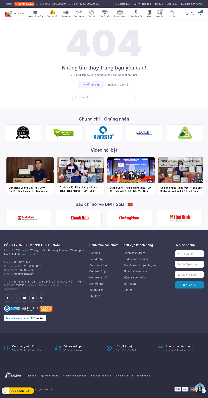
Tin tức (159, 3)
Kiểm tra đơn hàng (191, 3)
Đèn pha (94, 252)
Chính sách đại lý (134, 252)
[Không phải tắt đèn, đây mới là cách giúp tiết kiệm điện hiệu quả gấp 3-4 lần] (78, 218)
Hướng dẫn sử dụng (136, 259)
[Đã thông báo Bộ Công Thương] (12, 308)
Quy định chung (50, 375)
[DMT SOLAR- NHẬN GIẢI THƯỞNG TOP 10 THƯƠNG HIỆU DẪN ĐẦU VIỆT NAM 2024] (179, 218)
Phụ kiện (94, 296)
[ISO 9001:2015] (30, 308)
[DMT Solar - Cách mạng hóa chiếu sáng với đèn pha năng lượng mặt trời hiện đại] (129, 218)
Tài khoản (130, 283)
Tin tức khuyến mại (135, 271)
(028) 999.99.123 (89, 3)
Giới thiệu (172, 3)
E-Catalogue (122, 3)
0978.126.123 (26, 3)
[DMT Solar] (15, 13)
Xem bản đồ (29, 254)
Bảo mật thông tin (101, 375)
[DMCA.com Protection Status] (45, 308)
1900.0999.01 (59, 3)
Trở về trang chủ (91, 85)
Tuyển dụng (143, 375)
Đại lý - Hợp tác (142, 3)
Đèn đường (96, 259)
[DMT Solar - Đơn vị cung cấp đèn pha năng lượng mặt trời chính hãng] (28, 218)
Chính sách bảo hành (75, 375)
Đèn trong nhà (98, 277)
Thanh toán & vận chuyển (140, 265)
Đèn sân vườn (98, 265)
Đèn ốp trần (96, 283)
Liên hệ (128, 289)
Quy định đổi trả (124, 375)
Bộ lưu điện (96, 289)
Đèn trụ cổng (97, 271)
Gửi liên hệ (189, 285)
